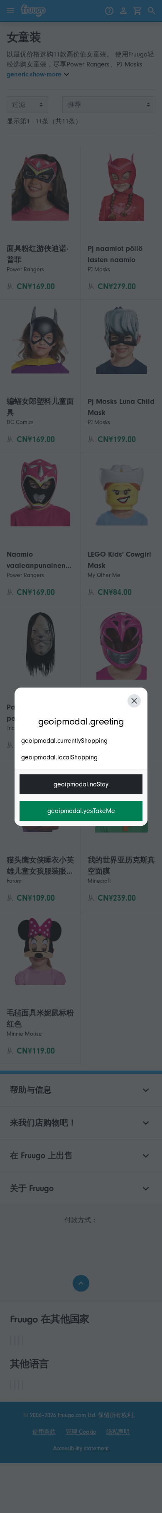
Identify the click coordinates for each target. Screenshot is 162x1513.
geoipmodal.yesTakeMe (81, 811)
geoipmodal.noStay (81, 784)
